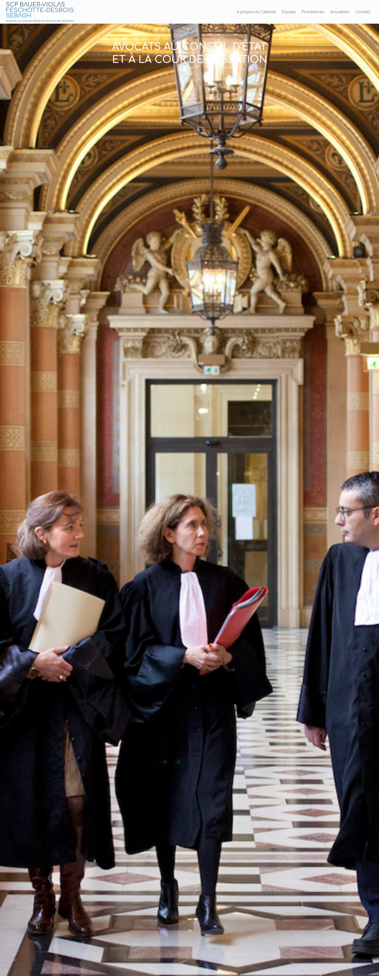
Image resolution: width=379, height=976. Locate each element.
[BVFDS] (40, 12)
